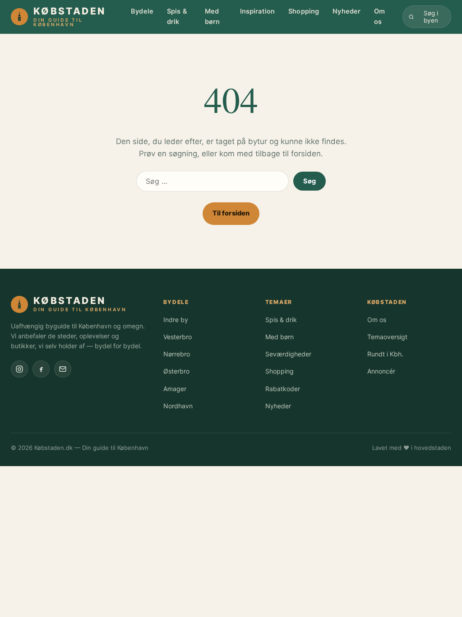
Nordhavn (178, 406)
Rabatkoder (282, 389)
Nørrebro (176, 354)
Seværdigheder (288, 354)
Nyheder (346, 11)
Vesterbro (177, 337)
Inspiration (257, 11)
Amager (174, 389)
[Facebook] (41, 369)
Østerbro (176, 371)
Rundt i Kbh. (385, 354)
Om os (379, 16)
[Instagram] (19, 369)
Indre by (175, 319)
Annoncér (381, 371)
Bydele (142, 11)
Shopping (303, 11)
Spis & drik (177, 16)
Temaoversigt (387, 337)
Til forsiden (231, 213)
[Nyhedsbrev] (62, 369)
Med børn (212, 16)
